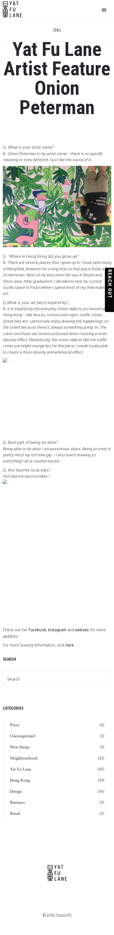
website (82, 629)
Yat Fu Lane (20, 769)
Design (16, 791)
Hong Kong (20, 780)
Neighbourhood (23, 758)
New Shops (20, 747)
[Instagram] (64, 895)
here (70, 645)
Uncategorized (22, 736)
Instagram (57, 629)
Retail (15, 814)
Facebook (37, 629)
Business (17, 802)
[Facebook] (50, 895)
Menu (104, 10)
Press (14, 725)
